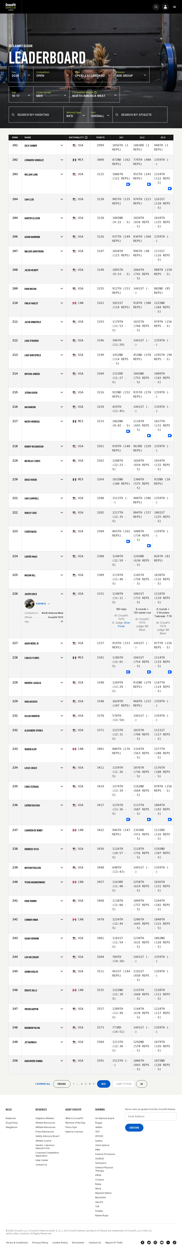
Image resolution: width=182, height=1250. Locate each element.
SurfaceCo (100, 1163)
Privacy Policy (40, 1242)
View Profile (41, 604)
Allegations (11, 1127)
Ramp (98, 1184)
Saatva (98, 1140)
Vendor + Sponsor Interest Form (45, 1147)
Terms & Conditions (17, 1242)
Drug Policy (12, 1122)
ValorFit (99, 1202)
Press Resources (45, 1131)
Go (142, 1084)
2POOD (99, 1136)
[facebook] (142, 1242)
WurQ (98, 1188)
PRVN (98, 1175)
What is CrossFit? (74, 1118)
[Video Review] (128, 184)
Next (103, 1084)
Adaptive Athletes (45, 1118)
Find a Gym (71, 1127)
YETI (97, 1131)
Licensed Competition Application (47, 1154)
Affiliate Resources (45, 1127)
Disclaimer (78, 1242)
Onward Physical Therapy (104, 1169)
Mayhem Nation (103, 1193)
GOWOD (99, 1158)
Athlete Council (43, 1140)
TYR (97, 1206)
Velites (98, 1127)
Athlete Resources (45, 1122)
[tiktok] (174, 1242)
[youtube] (162, 1242)
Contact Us (41, 1164)
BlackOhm (100, 1197)
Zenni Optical (102, 1145)
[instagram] (155, 1242)
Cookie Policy (60, 1242)
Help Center (42, 1160)
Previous (62, 1084)
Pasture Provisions (105, 1154)
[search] (156, 7)
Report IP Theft (113, 1242)
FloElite (99, 1211)
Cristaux (99, 1179)
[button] (174, 7)
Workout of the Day (75, 1122)
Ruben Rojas (101, 1215)
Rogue (98, 1122)
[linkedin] (168, 1242)
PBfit (97, 1149)
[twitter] (149, 1242)
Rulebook (11, 1118)
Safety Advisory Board (47, 1136)
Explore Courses (74, 1131)
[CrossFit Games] (11, 7)
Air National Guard (104, 1118)
